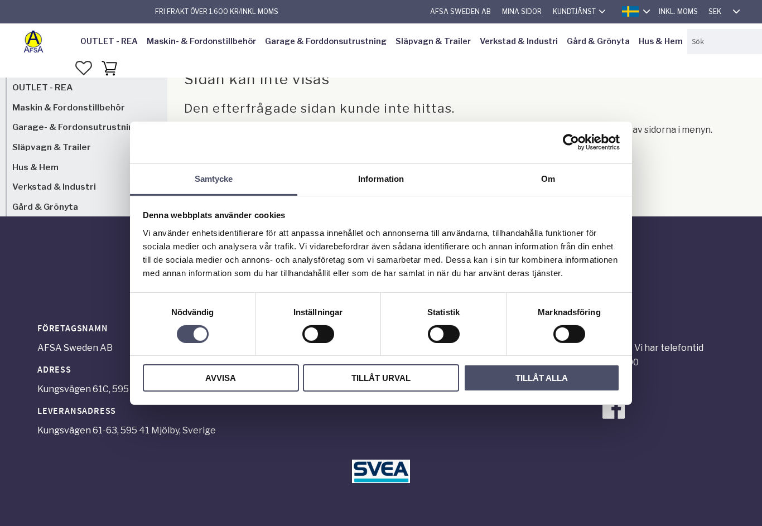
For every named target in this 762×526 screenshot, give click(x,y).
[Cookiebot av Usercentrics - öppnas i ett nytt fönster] (571, 142)
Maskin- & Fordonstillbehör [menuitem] (201, 41)
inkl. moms (678, 11)
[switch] (318, 334)
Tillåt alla (541, 378)
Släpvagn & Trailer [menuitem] (433, 41)
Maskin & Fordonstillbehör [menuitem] (68, 107)
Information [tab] (381, 178)
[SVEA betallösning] (381, 480)
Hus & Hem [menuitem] (661, 41)
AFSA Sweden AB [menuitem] (460, 11)
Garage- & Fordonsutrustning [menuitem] (75, 127)
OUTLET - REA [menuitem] (109, 41)
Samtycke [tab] (214, 178)
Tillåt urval (381, 378)
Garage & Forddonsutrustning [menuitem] (326, 41)
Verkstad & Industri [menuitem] (519, 41)
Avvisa (220, 378)
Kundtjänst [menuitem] (574, 11)
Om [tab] (548, 178)
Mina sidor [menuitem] (522, 11)
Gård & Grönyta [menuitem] (598, 41)
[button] (83, 68)
